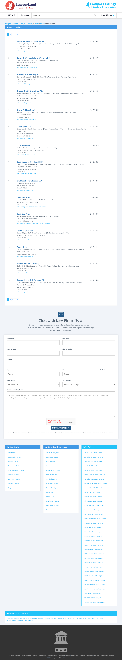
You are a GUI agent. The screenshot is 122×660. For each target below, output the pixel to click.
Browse (24, 15)
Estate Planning (51, 488)
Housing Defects (13, 475)
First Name (10, 339)
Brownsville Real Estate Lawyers (94, 475)
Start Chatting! (62, 428)
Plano (42, 24)
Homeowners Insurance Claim (76, 618)
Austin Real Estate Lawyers (93, 466)
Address (9, 359)
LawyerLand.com (11, 24)
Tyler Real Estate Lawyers (92, 593)
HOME (11, 15)
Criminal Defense (51, 479)
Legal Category (11, 380)
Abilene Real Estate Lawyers (93, 453)
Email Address (11, 349)
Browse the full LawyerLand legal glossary (20, 620)
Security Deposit (19, 618)
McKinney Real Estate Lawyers (94, 554)
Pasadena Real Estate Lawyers (94, 571)
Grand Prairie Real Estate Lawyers (95, 519)
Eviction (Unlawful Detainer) (35, 618)
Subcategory (66, 380)
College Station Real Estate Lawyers (95, 483)
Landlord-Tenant (13, 483)
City (8, 370)
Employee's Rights (52, 483)
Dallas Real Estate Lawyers (92, 492)
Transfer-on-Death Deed (95, 618)
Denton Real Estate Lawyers (93, 497)
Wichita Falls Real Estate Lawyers (94, 602)
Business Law (50, 461)
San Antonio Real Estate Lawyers (94, 589)
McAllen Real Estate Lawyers (93, 549)
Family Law (49, 492)
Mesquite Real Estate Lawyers (93, 558)
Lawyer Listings (102, 4)
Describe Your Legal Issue (15, 390)
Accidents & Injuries (52, 453)
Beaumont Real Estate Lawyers (94, 470)
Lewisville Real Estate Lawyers (94, 540)
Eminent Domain (13, 461)
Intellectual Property (52, 501)
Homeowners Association (16, 470)
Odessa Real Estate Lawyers (93, 567)
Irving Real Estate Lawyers (92, 527)
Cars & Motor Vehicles (53, 466)
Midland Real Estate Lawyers (93, 562)
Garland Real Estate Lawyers (93, 514)
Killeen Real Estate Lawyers (93, 532)
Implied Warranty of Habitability (55, 618)
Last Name (65, 339)
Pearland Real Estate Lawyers (93, 576)
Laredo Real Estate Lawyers (93, 536)
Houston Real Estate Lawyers (93, 523)
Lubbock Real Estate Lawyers (93, 545)
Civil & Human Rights (53, 470)
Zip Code (102, 370)
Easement (10, 618)
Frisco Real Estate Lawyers (92, 510)
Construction (12, 453)
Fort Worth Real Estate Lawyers (94, 505)
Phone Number (67, 349)
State (64, 370)
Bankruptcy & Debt (52, 457)
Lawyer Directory (26, 24)
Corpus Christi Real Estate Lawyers (95, 488)
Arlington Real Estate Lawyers (93, 461)
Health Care (50, 497)
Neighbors (11, 488)
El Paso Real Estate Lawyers (93, 501)
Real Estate (14, 447)
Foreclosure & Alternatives (16, 466)
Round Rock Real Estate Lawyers (94, 584)
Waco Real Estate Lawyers (92, 598)
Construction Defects (15, 457)
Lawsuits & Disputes (52, 505)
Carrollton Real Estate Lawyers (94, 479)
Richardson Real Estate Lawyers (94, 580)
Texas (37, 24)
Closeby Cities (89, 447)
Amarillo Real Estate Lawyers (93, 457)
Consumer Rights (51, 475)
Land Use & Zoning (14, 479)
